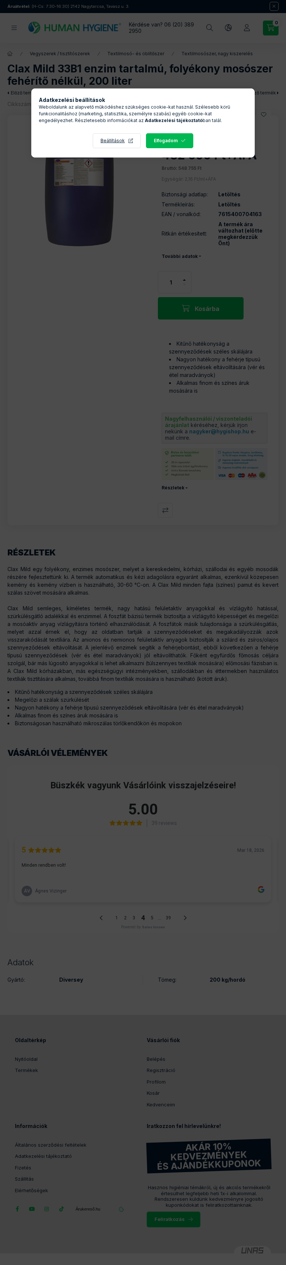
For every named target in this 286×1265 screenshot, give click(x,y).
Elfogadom (166, 140)
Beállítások (113, 140)
